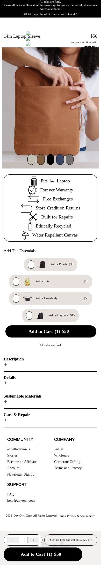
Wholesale (61, 455)
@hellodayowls (18, 449)
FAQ (10, 494)
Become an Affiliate (22, 462)
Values (58, 449)
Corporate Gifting (67, 462)
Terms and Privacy (68, 468)
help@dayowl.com (21, 500)
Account (13, 468)
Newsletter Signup (20, 474)
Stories (12, 455)
